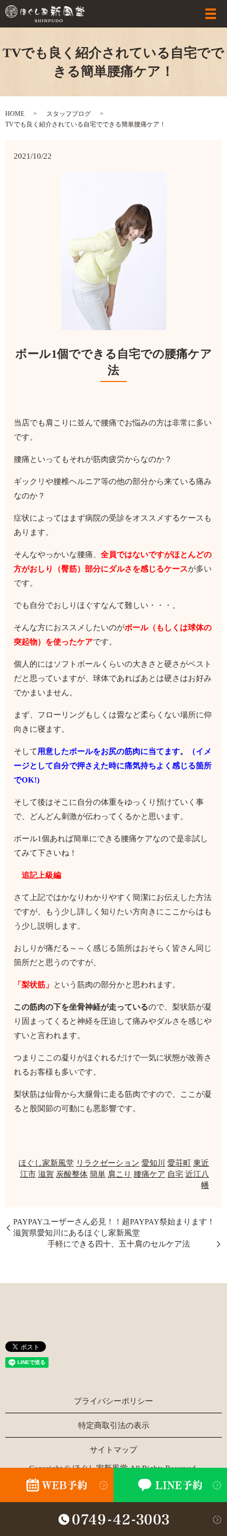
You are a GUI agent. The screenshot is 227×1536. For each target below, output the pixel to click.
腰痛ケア (149, 1174)
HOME (14, 113)
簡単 (98, 1174)
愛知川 (153, 1163)
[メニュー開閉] (210, 13)
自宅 (175, 1174)
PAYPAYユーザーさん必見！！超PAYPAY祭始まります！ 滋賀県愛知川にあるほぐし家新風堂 (117, 1227)
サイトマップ (113, 1450)
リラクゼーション (107, 1163)
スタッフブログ (68, 113)
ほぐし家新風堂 (46, 1163)
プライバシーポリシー (113, 1401)
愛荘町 (179, 1163)
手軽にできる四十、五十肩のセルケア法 (131, 1244)
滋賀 (46, 1174)
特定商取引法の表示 (113, 1425)
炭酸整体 (72, 1174)
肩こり (119, 1174)
